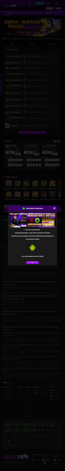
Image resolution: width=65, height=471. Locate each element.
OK (32, 262)
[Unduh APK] (32, 247)
